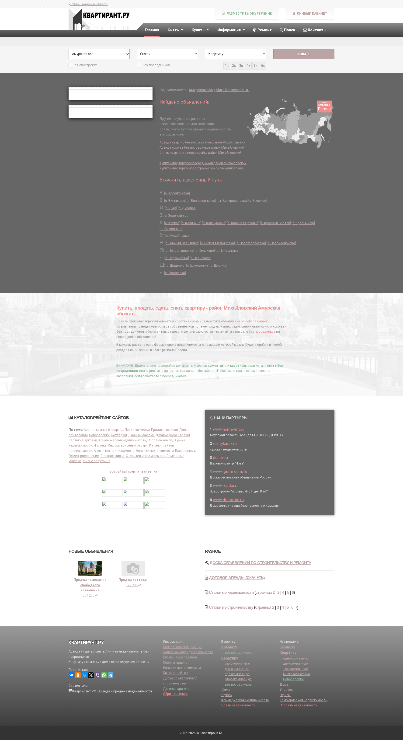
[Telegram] (110, 675)
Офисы (226, 695)
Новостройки (99, 435)
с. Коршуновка (214, 223)
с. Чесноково (201, 258)
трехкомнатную (237, 674)
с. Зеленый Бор (176, 215)
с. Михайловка (177, 235)
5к (255, 65)
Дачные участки (141, 435)
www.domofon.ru (228, 499)
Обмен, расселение (84, 456)
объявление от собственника (244, 321)
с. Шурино (218, 265)
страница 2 (265, 592)
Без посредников (238, 652)
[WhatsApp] (104, 675)
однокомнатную (237, 663)
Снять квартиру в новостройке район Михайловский (200, 152)
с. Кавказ (172, 223)
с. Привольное (227, 250)
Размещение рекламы (180, 657)
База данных (185, 451)
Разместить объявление (249, 13)
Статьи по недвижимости (231, 592)
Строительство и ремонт (145, 456)
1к (227, 65)
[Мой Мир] (84, 675)
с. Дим (171, 208)
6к (263, 65)
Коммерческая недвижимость (122, 440)
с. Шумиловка (197, 265)
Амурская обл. (201, 90)
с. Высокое (257, 200)
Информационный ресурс (128, 445)
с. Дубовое (187, 208)
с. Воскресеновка (201, 200)
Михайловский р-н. (232, 90)
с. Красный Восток (275, 223)
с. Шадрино (175, 265)
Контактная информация (182, 647)
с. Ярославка (175, 273)
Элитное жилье (112, 456)
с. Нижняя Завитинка (182, 243)
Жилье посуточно (96, 461)
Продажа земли (160, 440)
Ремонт (264, 30)
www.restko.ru (226, 485)
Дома (225, 689)
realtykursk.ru (225, 443)
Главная (152, 30)
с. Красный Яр (303, 223)
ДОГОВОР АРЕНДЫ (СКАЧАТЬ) (237, 578)
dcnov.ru (220, 457)
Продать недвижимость (299, 705)
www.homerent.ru (228, 429)
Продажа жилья (137, 430)
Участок (286, 689)
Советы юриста (175, 662)
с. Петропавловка (179, 250)
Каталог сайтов (175, 673)
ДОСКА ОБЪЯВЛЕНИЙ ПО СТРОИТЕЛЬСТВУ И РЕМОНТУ (260, 563)
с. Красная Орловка (243, 223)
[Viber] (97, 675)
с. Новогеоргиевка (250, 243)
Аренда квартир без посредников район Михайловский (202, 142)
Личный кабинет (311, 13)
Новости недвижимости (155, 451)
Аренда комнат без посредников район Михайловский (202, 147)
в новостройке (86, 65)
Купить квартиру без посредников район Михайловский (203, 163)
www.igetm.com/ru (230, 471)
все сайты (118, 471)
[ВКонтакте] (71, 675)
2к (234, 65)
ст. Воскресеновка (232, 200)
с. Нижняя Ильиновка (217, 243)
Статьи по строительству (231, 607)
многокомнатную (238, 679)
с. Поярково (205, 250)
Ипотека (100, 445)
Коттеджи (119, 435)
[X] (91, 675)
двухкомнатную (237, 669)
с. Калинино (191, 223)
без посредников (156, 65)
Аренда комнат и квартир (103, 430)
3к (241, 65)
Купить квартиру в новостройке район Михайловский (201, 168)
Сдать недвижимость (238, 705)
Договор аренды (176, 689)
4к (248, 65)
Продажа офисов (164, 430)
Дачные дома (166, 435)
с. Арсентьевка (177, 193)
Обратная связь (175, 694)
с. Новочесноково (281, 243)
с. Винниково (175, 200)
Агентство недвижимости (114, 451)
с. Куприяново (171, 229)
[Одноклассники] (78, 675)
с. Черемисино (176, 258)
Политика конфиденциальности (188, 652)
